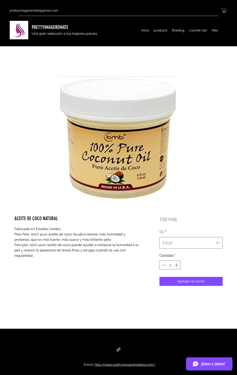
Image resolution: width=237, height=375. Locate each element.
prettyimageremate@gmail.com (34, 10)
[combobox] (191, 243)
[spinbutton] (170, 265)
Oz (162, 231)
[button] (224, 10)
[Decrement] (163, 265)
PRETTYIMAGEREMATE (50, 27)
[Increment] (177, 265)
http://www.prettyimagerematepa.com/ (125, 364)
